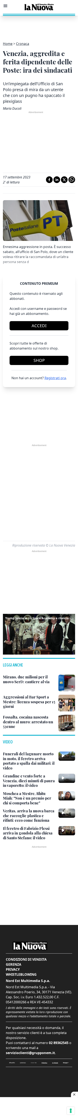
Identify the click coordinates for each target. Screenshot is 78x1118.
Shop (39, 360)
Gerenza (13, 964)
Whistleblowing (21, 974)
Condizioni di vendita (26, 959)
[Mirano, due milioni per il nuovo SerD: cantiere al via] (66, 683)
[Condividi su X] (64, 179)
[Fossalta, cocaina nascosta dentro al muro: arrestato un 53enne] (66, 723)
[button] (39, 633)
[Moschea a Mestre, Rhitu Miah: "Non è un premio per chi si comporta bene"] (66, 795)
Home (7, 43)
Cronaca (22, 43)
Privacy (13, 969)
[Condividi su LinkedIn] (56, 179)
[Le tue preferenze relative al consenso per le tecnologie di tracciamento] (71, 1111)
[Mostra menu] (5, 5)
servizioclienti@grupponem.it (30, 1053)
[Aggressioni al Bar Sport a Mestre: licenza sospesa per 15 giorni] (66, 703)
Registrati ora (55, 378)
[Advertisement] (39, 26)
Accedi (39, 325)
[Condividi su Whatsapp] (71, 179)
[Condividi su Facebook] (49, 179)
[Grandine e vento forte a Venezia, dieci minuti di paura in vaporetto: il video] (66, 778)
